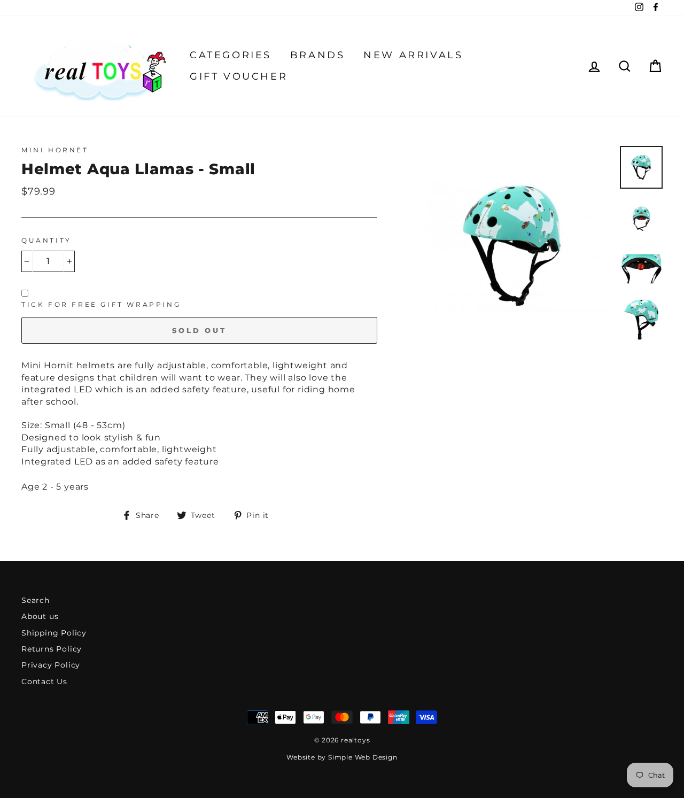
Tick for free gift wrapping (101, 304)
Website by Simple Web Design (341, 757)
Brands (317, 55)
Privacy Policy (50, 665)
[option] (512, 245)
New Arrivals (413, 55)
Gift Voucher (238, 76)
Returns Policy (51, 649)
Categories (230, 55)
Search (35, 600)
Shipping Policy (54, 633)
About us (39, 616)
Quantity (46, 240)
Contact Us (44, 681)
